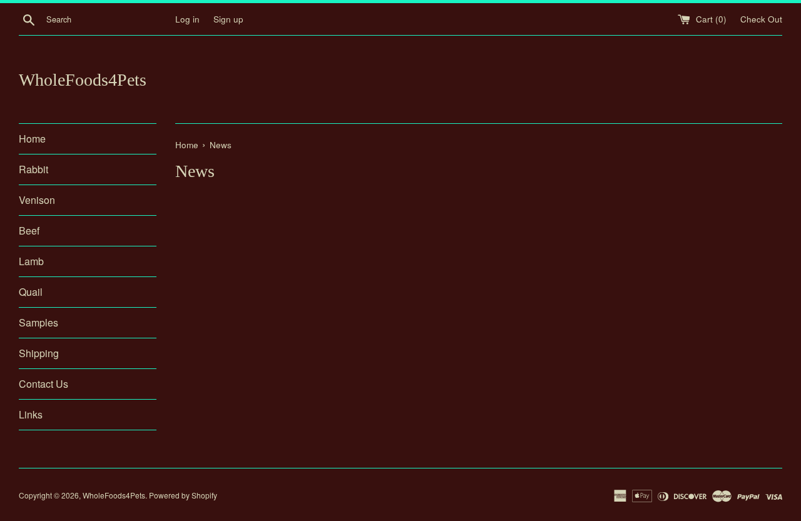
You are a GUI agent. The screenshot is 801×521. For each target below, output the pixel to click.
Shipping (39, 353)
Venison (37, 200)
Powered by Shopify (183, 495)
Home (32, 138)
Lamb (31, 261)
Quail (31, 292)
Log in (187, 19)
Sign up (228, 19)
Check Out (761, 19)
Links (31, 414)
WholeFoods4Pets (82, 79)
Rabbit (33, 169)
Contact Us (43, 384)
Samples (38, 322)
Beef (29, 230)
